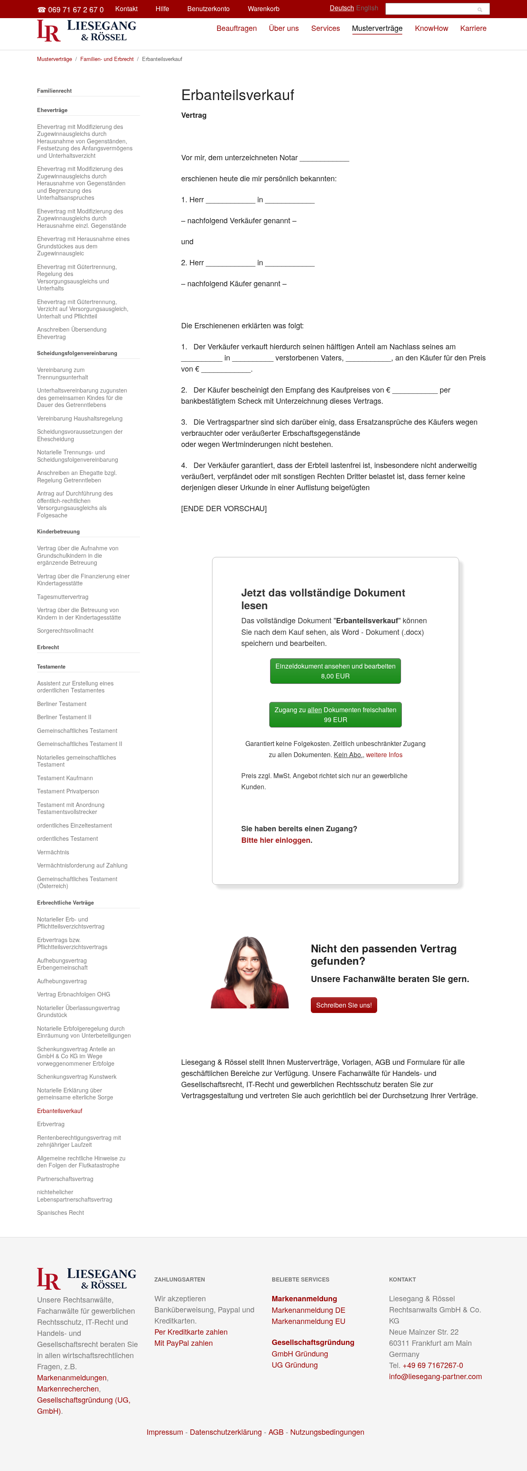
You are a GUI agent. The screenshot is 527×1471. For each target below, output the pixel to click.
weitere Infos (384, 754)
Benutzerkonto (208, 8)
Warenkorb (264, 8)
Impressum (165, 1431)
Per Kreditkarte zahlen (191, 1331)
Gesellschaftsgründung (313, 1342)
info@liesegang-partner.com (435, 1375)
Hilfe (162, 8)
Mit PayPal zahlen (183, 1342)
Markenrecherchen (68, 1388)
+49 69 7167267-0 (433, 1364)
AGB (276, 1431)
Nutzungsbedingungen (327, 1431)
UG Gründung (295, 1364)
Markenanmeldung (304, 1298)
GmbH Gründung (300, 1353)
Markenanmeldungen (72, 1377)
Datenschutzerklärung (226, 1431)
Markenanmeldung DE (308, 1309)
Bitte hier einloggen (275, 840)
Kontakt (126, 8)
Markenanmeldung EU (308, 1320)
